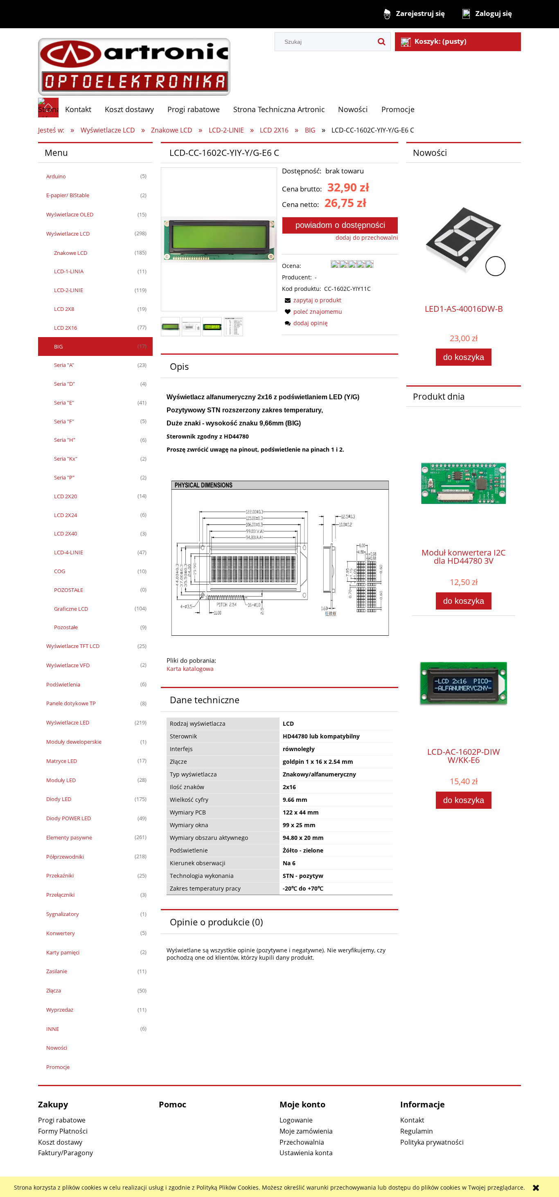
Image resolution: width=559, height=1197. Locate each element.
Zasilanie (56, 971)
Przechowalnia (302, 1142)
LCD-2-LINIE (68, 290)
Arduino (56, 176)
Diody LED (58, 799)
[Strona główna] (134, 62)
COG (59, 571)
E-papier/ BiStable (67, 195)
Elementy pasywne (69, 837)
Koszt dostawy (60, 1142)
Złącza (53, 990)
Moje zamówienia (306, 1131)
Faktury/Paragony (65, 1152)
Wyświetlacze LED (67, 722)
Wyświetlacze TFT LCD (72, 646)
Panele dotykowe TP (71, 703)
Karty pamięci (62, 952)
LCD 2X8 (64, 309)
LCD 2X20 (65, 496)
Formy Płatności (63, 1131)
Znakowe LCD (70, 252)
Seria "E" (64, 402)
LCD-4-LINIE (68, 552)
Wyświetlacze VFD (68, 665)
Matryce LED (61, 761)
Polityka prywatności (432, 1142)
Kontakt (412, 1120)
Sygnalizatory (62, 914)
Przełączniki (60, 894)
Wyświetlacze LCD (68, 233)
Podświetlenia (63, 684)
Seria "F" (64, 421)
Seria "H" (64, 439)
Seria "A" (64, 365)
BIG (58, 346)
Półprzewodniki (65, 856)
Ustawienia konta (306, 1152)
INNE (52, 1029)
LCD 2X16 (65, 327)
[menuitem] (78, 109)
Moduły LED (61, 780)
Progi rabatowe (62, 1120)
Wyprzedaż (59, 1009)
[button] (311, 300)
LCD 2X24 (65, 515)
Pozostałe (66, 627)
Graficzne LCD (71, 608)
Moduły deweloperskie (73, 741)
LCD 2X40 (65, 533)
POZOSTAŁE (68, 590)
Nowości (56, 1047)
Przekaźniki (60, 875)
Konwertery (60, 933)
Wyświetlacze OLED (69, 214)
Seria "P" (64, 477)
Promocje (58, 1067)
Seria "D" (64, 383)
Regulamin (416, 1131)
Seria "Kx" (65, 458)
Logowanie (296, 1120)
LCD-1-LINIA (68, 271)
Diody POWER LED (68, 818)
